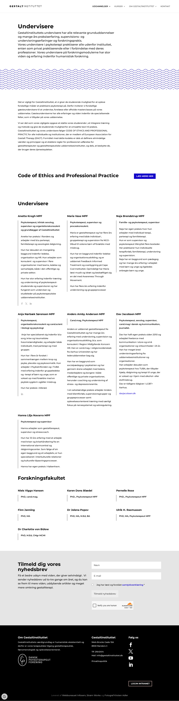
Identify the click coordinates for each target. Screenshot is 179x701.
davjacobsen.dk (127, 393)
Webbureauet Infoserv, (74, 695)
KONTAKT (165, 6)
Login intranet (140, 683)
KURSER (118, 6)
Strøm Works (94, 695)
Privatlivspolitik (99, 661)
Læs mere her (144, 176)
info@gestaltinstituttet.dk (110, 655)
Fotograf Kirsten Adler (116, 695)
